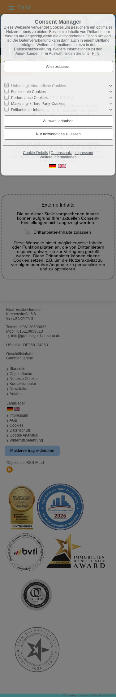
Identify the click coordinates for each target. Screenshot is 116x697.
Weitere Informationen (58, 157)
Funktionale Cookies (28, 92)
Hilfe (96, 53)
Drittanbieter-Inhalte (28, 109)
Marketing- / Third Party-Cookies (38, 103)
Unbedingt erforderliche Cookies (38, 86)
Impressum (84, 153)
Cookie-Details (35, 153)
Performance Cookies (29, 98)
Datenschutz (61, 153)
